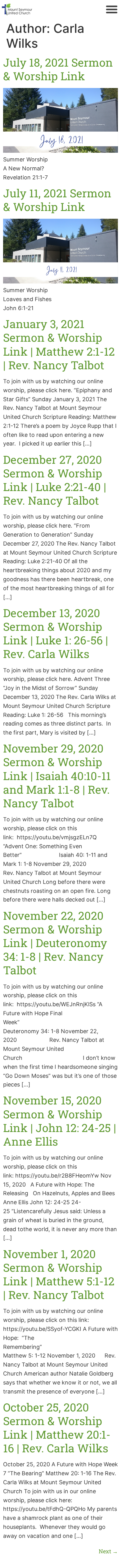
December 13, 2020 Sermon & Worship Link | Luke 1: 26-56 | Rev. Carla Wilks (55, 633)
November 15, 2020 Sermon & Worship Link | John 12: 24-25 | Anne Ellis (59, 1121)
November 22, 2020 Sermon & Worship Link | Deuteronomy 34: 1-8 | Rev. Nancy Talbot (55, 943)
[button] (111, 9)
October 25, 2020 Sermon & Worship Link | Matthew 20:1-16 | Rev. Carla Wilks (56, 1428)
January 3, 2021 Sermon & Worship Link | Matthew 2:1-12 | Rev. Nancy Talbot (59, 344)
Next (108, 1551)
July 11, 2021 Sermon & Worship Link (57, 200)
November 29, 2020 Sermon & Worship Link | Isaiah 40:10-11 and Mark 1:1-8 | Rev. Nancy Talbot (57, 775)
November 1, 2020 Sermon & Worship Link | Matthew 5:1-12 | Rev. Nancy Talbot (58, 1274)
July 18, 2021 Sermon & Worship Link (58, 69)
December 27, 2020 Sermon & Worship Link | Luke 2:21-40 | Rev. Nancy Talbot (54, 480)
